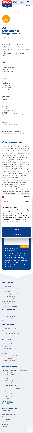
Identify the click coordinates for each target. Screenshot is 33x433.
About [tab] (27, 201)
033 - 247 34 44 (9, 387)
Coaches (8, 12)
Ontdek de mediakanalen (11, 306)
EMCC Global (7, 348)
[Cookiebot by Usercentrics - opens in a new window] (24, 197)
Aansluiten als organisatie (11, 331)
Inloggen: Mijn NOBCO (10, 296)
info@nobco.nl (16, 266)
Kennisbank (7, 303)
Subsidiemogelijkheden (10, 299)
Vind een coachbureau (10, 316)
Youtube (9, 411)
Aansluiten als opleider (10, 328)
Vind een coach (8, 313)
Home (3, 12)
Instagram (3, 411)
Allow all (16, 229)
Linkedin (5, 411)
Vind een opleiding (9, 289)
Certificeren (7, 291)
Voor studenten (8, 321)
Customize (16, 234)
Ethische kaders (6, 419)
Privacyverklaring (7, 417)
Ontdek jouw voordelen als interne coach (15, 336)
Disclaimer (5, 424)
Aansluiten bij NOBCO (10, 286)
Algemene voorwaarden (9, 414)
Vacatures (6, 363)
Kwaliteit (6, 353)
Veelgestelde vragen (9, 360)
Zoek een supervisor (9, 301)
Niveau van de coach (9, 318)
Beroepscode (7, 351)
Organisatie (7, 346)
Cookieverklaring (7, 421)
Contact (4, 426)
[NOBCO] (7, 7)
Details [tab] (17, 201)
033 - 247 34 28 (9, 380)
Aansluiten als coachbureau (11, 333)
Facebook (7, 411)
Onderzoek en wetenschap (11, 355)
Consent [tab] (6, 201)
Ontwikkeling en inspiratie (11, 294)
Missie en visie (8, 343)
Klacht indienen (8, 358)
